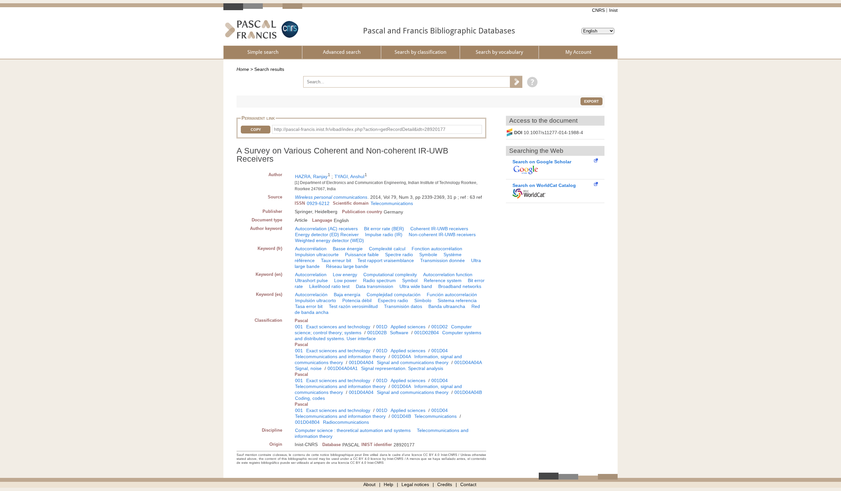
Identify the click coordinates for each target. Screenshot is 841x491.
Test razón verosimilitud (353, 306)
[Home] (250, 29)
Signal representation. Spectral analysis (402, 368)
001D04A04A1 (343, 368)
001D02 (439, 326)
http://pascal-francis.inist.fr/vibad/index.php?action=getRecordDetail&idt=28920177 (359, 129)
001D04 (439, 350)
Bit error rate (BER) (384, 228)
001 (299, 326)
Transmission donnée (442, 260)
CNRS (598, 10)
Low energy (345, 274)
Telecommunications (392, 203)
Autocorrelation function (447, 274)
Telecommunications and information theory (340, 356)
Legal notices (415, 484)
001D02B (377, 332)
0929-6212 (318, 203)
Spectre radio (399, 254)
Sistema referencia (457, 300)
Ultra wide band (415, 286)
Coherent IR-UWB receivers (439, 228)
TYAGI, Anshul (349, 176)
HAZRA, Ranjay (311, 176)
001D (381, 326)
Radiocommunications (346, 422)
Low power (345, 280)
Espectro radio (393, 300)
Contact (468, 484)
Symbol (410, 280)
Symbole (428, 254)
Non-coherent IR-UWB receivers (442, 234)
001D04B (401, 416)
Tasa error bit (309, 306)
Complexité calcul (387, 248)
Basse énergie (348, 248)
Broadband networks (459, 286)
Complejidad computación (393, 294)
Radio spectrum (379, 280)
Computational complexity (390, 274)
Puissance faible (362, 254)
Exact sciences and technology (338, 326)
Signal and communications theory (412, 362)
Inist (613, 10)
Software (399, 332)
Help (388, 484)
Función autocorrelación (452, 294)
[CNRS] (289, 29)
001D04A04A (468, 362)
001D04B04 (307, 422)
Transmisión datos (403, 306)
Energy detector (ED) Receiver (327, 234)
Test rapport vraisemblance (385, 260)
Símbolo (422, 300)
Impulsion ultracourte (317, 254)
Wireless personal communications (331, 197)
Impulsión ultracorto (315, 300)
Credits (444, 484)
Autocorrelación (311, 294)
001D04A (401, 356)
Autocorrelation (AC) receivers (326, 228)
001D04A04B (468, 392)
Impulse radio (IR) (383, 234)
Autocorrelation (311, 274)
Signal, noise (308, 368)
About (369, 484)
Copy (256, 130)
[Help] (531, 81)
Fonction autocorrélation (437, 248)
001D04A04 (361, 362)
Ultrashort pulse (311, 280)
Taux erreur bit (336, 260)
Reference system (443, 280)
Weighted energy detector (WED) (329, 240)
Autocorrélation (311, 248)
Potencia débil (357, 300)
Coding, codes (310, 398)
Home (243, 69)
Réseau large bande (347, 266)
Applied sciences (408, 326)
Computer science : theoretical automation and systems (353, 430)
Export (591, 101)
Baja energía (347, 294)
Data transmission (374, 286)
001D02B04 (426, 332)
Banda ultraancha (446, 306)
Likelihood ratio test (329, 286)
